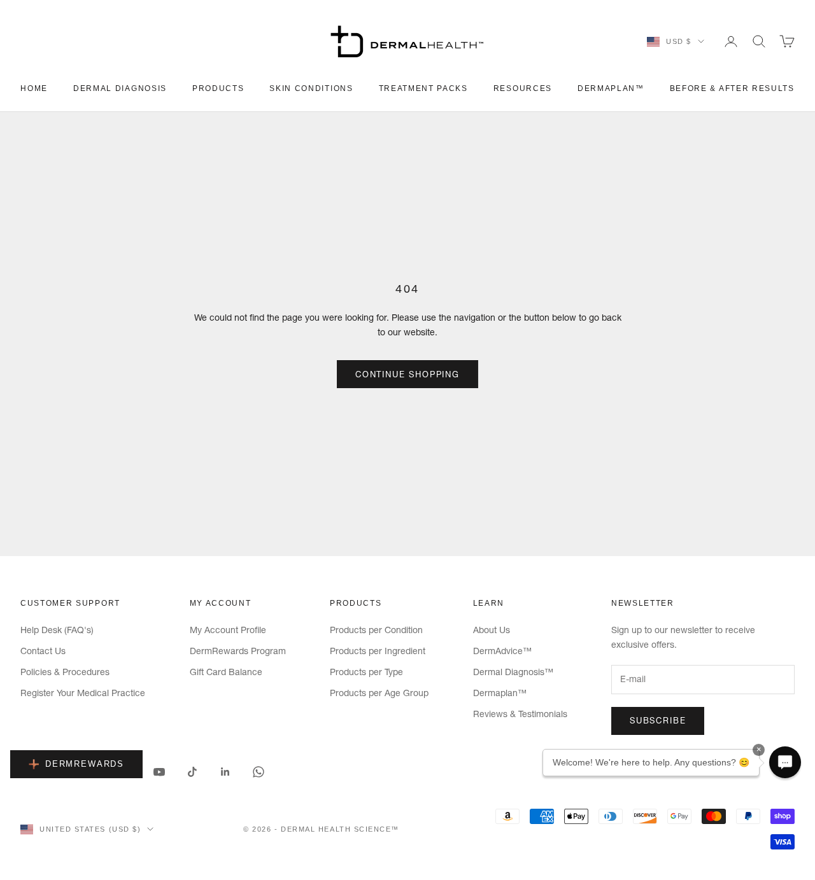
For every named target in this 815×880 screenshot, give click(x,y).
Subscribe (658, 720)
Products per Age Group (379, 693)
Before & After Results (732, 88)
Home (34, 88)
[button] (785, 762)
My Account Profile (228, 630)
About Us (491, 630)
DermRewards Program (238, 651)
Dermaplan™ (611, 88)
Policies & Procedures (65, 672)
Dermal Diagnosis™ (513, 672)
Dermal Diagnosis (120, 88)
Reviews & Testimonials (520, 714)
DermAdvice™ (502, 651)
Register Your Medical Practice (82, 693)
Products (218, 88)
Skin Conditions (311, 88)
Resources (522, 88)
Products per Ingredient (377, 651)
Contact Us (43, 651)
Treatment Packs (423, 88)
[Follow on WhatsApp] (258, 771)
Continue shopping (407, 374)
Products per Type (366, 672)
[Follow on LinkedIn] (225, 771)
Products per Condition (376, 630)
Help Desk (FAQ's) (57, 630)
